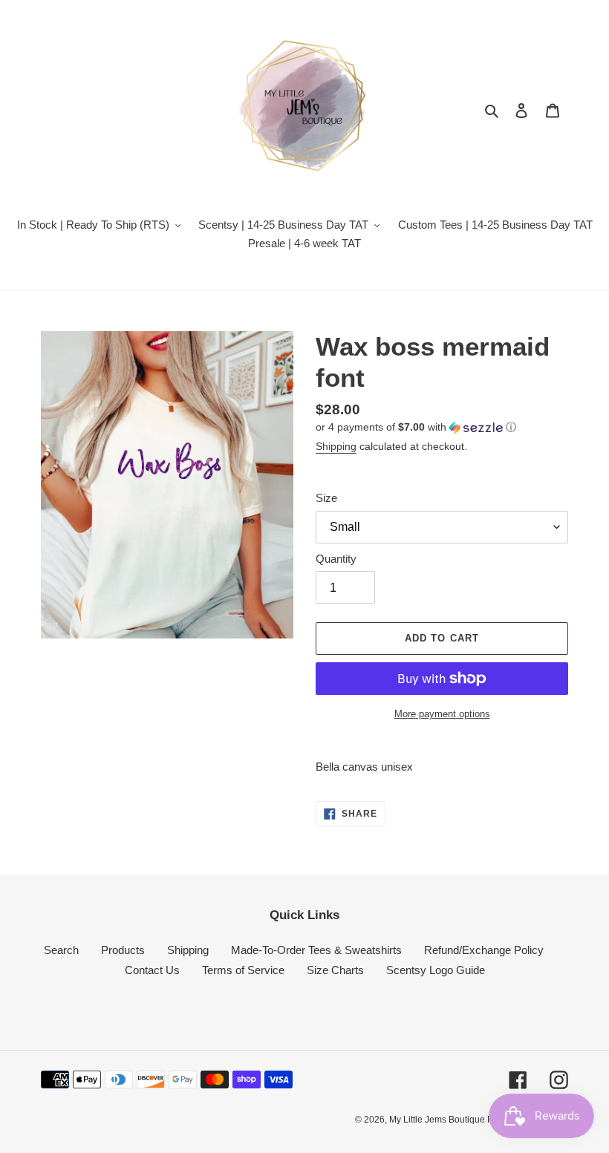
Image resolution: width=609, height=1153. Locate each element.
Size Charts (335, 970)
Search (61, 950)
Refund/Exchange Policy (484, 950)
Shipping (336, 446)
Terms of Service (243, 970)
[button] (416, 427)
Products (123, 950)
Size (326, 497)
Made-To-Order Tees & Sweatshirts (316, 950)
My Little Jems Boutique (438, 1119)
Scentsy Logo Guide (435, 970)
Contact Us (152, 970)
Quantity (336, 558)
